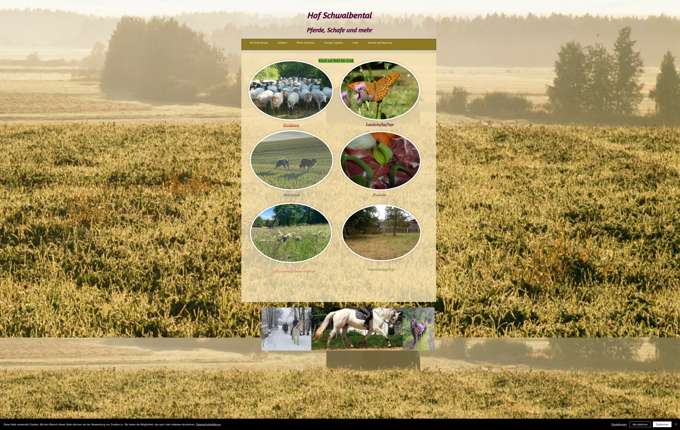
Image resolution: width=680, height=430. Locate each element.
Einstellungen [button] (619, 424)
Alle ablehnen (640, 424)
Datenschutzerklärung (208, 424)
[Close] (676, 424)
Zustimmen (662, 424)
